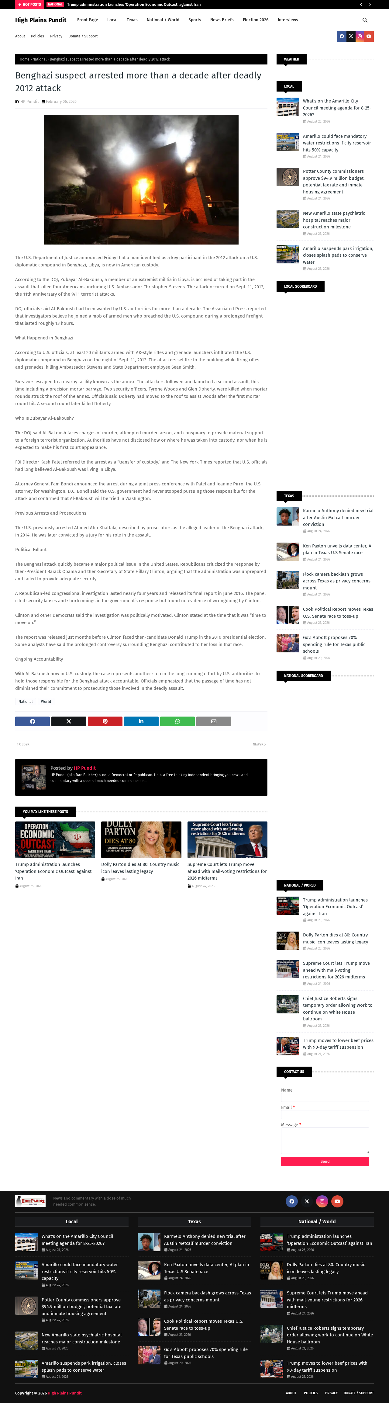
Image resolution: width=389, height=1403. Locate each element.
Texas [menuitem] (132, 20)
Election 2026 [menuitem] (256, 20)
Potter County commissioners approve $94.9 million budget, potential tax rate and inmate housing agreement (334, 181)
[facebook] (341, 36)
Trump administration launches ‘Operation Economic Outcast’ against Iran (134, 4)
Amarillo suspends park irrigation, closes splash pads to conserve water (338, 255)
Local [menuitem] (112, 20)
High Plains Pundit (41, 20)
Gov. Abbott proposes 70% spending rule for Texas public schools (334, 644)
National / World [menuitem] (163, 20)
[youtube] (369, 36)
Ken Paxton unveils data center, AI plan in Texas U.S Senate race (338, 549)
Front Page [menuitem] (87, 20)
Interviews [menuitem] (288, 20)
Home (24, 59)
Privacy (56, 36)
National (40, 59)
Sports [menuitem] (194, 20)
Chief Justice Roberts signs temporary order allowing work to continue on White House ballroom (338, 1009)
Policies (37, 36)
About (20, 36)
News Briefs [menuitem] (222, 20)
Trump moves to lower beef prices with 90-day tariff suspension (338, 1044)
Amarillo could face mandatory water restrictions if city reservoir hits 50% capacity (337, 143)
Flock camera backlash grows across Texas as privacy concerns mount (336, 581)
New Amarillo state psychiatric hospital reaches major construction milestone (334, 220)
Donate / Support (83, 36)
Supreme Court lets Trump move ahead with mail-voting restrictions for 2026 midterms (227, 871)
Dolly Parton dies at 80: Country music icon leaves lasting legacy (140, 868)
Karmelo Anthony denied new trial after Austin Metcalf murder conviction (338, 517)
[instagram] (360, 36)
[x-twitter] (351, 36)
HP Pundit (29, 101)
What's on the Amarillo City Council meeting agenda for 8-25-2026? (337, 107)
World (46, 702)
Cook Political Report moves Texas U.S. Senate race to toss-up (338, 612)
